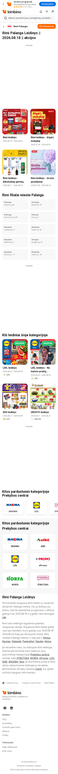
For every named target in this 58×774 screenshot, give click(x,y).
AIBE (4, 661)
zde (4, 617)
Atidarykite (47, 4)
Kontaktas (7, 723)
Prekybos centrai (39, 654)
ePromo (43, 658)
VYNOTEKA (23, 658)
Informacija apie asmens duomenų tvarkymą (29, 769)
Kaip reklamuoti (9, 747)
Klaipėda (16, 641)
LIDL (52, 658)
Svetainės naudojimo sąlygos (29, 766)
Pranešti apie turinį (11, 727)
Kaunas (6, 641)
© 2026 (29, 762)
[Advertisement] (29, 76)
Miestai (5, 731)
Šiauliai (39, 641)
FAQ (4, 719)
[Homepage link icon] (3, 683)
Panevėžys (28, 641)
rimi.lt (38, 669)
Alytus (47, 641)
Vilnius (46, 637)
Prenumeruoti (48, 26)
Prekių (5, 735)
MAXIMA (13, 661)
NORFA (34, 658)
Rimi (21, 661)
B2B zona (7, 751)
